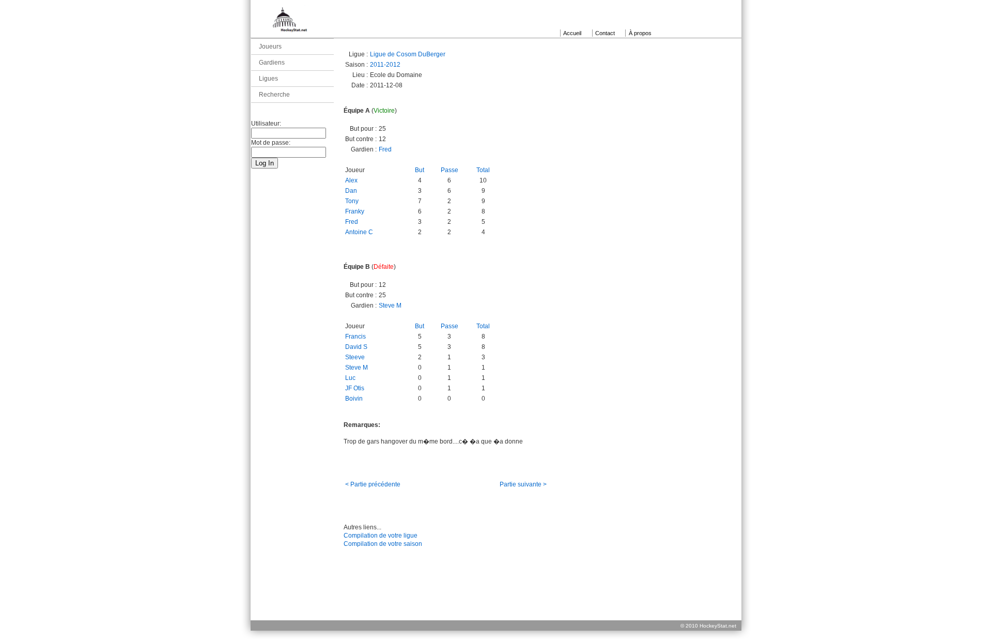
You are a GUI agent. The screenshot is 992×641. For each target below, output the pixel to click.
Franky (354, 211)
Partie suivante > (523, 484)
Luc (350, 377)
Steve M (390, 305)
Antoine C (359, 232)
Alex (351, 180)
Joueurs (270, 46)
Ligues (268, 78)
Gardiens (272, 62)
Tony (352, 201)
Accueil (572, 33)
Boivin (354, 398)
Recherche (274, 94)
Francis (355, 336)
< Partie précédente (372, 484)
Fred (385, 149)
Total (483, 170)
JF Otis (354, 388)
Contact (605, 33)
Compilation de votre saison (383, 543)
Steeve (355, 357)
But (419, 170)
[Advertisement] (496, 596)
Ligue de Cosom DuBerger (407, 54)
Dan (351, 190)
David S (356, 346)
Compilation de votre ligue (380, 535)
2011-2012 (385, 64)
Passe (449, 170)
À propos (640, 33)
